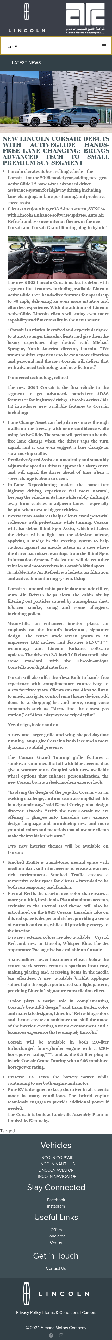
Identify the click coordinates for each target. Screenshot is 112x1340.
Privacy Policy (28, 1312)
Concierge (56, 1236)
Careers (89, 1312)
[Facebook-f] (51, 1335)
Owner (56, 1242)
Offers (56, 1230)
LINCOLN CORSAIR (56, 1157)
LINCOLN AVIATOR (56, 1170)
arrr (19, 1130)
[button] (104, 45)
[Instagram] (61, 1335)
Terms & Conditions (61, 1312)
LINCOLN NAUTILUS (56, 1164)
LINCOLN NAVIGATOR (56, 1176)
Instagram (56, 1206)
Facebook (56, 1200)
